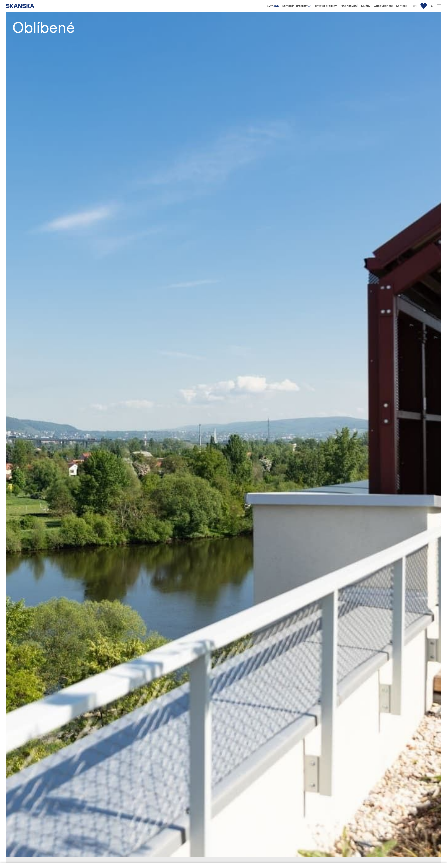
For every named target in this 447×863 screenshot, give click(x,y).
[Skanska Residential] (22, 6)
